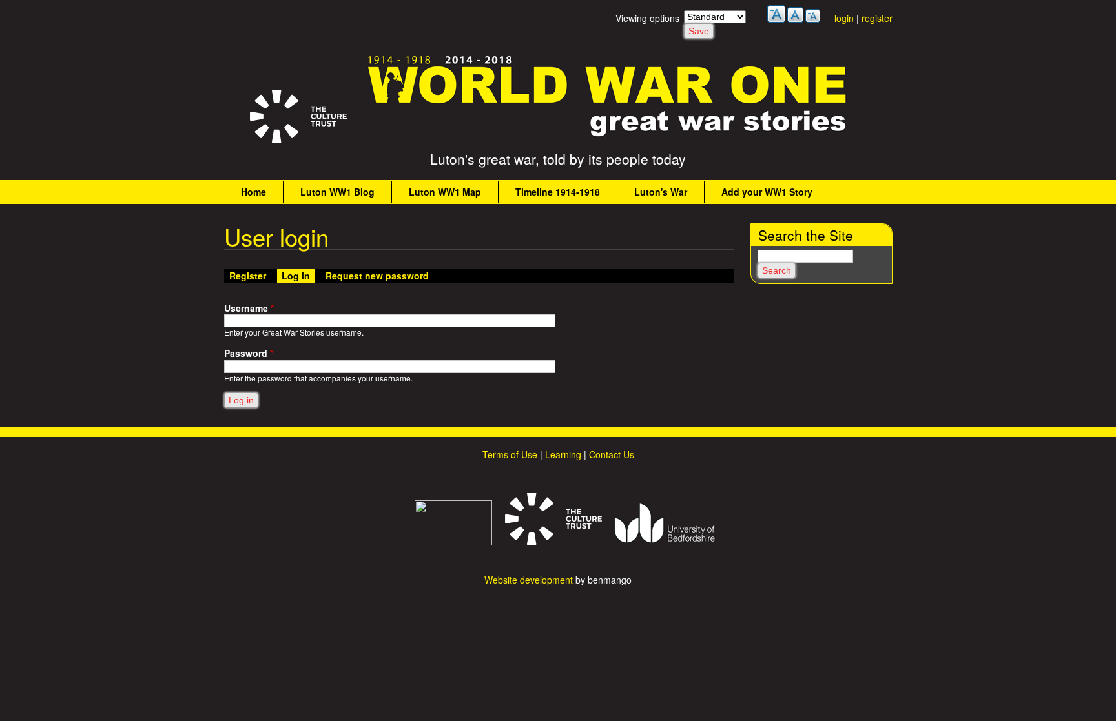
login (844, 18)
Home (253, 191)
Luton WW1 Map (445, 191)
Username (249, 308)
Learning (563, 454)
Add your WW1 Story (766, 191)
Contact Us (611, 454)
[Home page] (607, 136)
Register (247, 275)
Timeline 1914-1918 (557, 191)
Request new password (377, 275)
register (877, 18)
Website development (528, 579)
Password (248, 353)
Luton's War (660, 191)
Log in (298, 275)
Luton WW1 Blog (337, 191)
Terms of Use (509, 454)
